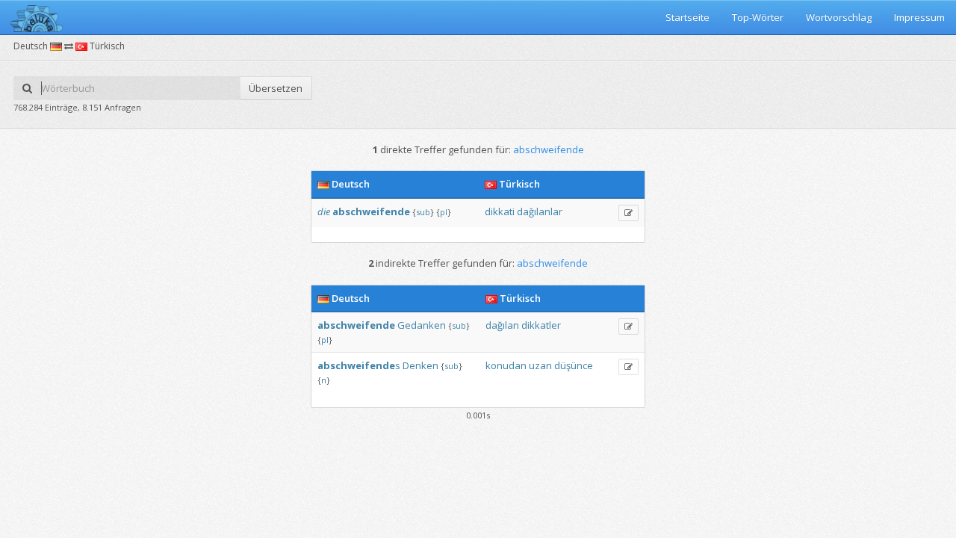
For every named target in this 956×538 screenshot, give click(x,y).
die (323, 211)
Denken (420, 365)
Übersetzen (275, 88)
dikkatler (541, 325)
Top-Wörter (757, 17)
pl (443, 211)
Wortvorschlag (839, 17)
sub (423, 211)
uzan (540, 365)
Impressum (919, 17)
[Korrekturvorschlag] (628, 213)
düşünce (573, 365)
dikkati (500, 211)
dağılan (502, 325)
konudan (506, 365)
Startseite (687, 17)
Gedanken (421, 325)
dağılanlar (539, 211)
